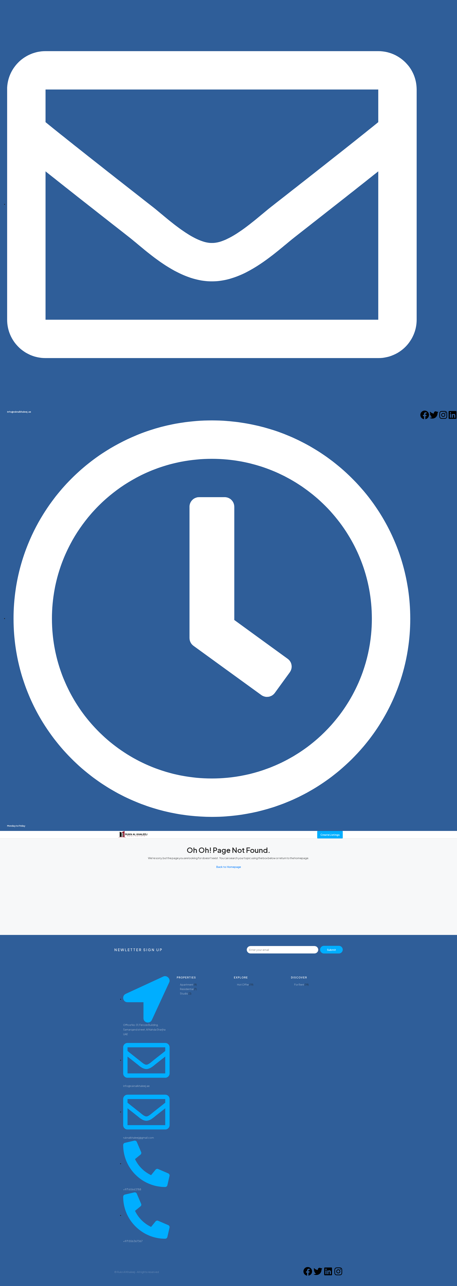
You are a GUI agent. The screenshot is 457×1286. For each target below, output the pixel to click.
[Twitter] (434, 414)
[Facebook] (424, 414)
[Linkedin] (452, 414)
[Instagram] (443, 414)
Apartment (187, 984)
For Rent (299, 984)
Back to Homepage (228, 866)
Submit (331, 949)
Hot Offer (243, 984)
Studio (184, 993)
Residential (187, 989)
